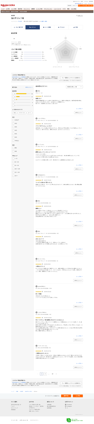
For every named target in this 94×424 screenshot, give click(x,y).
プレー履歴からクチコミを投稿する (71, 77)
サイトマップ (90, 3)
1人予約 (8, 8)
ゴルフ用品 (73, 8)
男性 (16, 147)
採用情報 (49, 408)
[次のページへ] (56, 373)
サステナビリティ (34, 420)
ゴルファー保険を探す (34, 409)
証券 (82, 1)
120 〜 (16, 175)
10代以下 (17, 120)
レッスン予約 (39, 8)
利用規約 (13, 409)
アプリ (64, 8)
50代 (16, 133)
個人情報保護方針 (51, 406)
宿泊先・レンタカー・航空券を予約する (36, 407)
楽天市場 (91, 1)
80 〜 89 (17, 162)
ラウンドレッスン (48, 8)
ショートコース (57, 8)
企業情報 (49, 404)
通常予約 (66, 395)
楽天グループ (76, 1)
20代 (16, 123)
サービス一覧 (14, 420)
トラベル (86, 1)
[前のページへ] (37, 373)
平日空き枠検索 (23, 11)
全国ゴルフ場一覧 (5, 11)
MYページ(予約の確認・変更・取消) (86, 5)
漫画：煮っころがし (34, 411)
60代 (16, 137)
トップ (2, 8)
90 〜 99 (17, 165)
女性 (16, 151)
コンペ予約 (13, 8)
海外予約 (20, 8)
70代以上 (17, 140)
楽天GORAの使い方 (79, 3)
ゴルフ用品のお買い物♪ (35, 404)
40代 (16, 130)
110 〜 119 (17, 172)
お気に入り (75, 5)
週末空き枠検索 (14, 11)
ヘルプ (85, 3)
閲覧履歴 (69, 5)
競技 (68, 8)
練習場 (33, 8)
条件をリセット (29, 87)
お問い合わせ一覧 (24, 420)
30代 (16, 126)
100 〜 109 (17, 168)
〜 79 (16, 158)
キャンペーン (27, 8)
